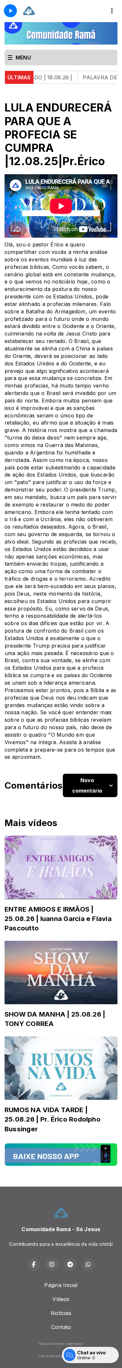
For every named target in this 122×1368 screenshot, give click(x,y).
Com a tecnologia (52, 1356)
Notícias (61, 1313)
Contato (61, 1327)
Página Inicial (60, 1285)
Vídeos (60, 1299)
